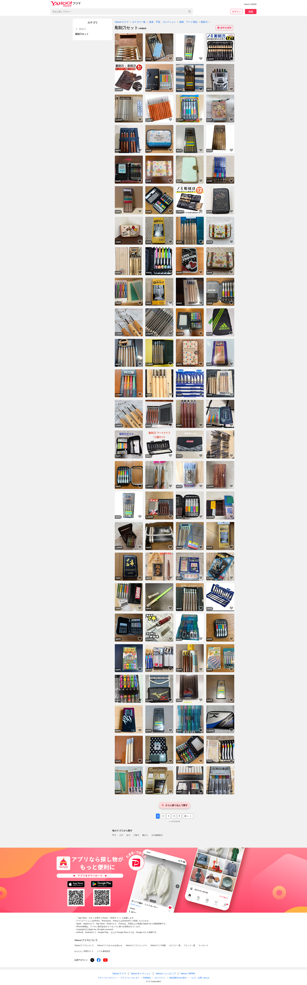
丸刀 (128, 835)
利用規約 (147, 978)
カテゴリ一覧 (139, 22)
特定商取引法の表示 (178, 978)
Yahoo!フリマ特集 (158, 945)
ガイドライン (160, 978)
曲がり (145, 835)
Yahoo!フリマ (122, 22)
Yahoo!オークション (140, 973)
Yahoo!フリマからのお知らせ (109, 945)
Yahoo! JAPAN (250, 4)
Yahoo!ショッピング (165, 973)
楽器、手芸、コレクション (162, 22)
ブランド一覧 (189, 945)
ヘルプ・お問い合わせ (199, 978)
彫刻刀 (204, 22)
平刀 (114, 835)
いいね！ (140, 58)
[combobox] (122, 11)
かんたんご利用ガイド (84, 951)
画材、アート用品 (188, 22)
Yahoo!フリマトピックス (136, 945)
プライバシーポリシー (107, 978)
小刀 (121, 835)
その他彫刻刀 (157, 835)
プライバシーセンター (130, 978)
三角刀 (136, 835)
